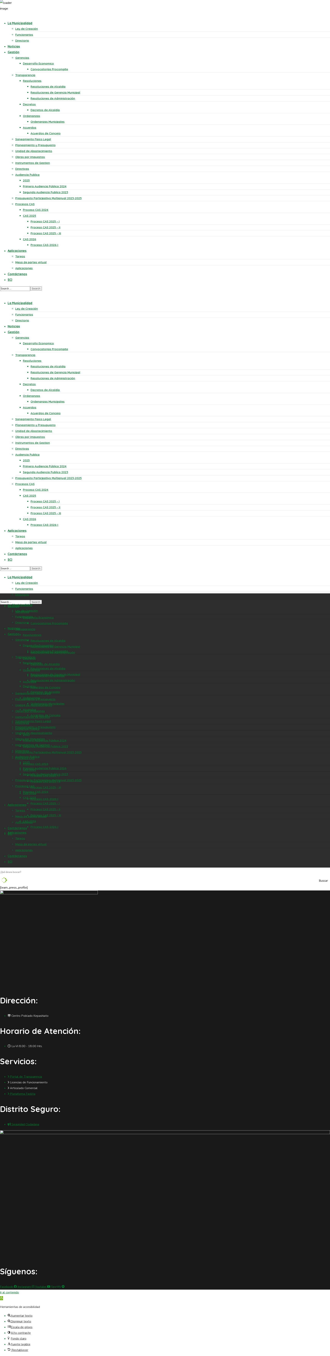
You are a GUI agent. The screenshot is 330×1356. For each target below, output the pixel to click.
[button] (1, 1298)
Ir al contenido (9, 1292)
